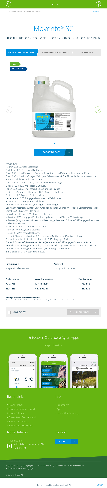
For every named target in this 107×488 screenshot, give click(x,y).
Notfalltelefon (16, 440)
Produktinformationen (21, 52)
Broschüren (63, 404)
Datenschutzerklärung (45, 465)
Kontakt (62, 441)
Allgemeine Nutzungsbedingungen (19, 465)
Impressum (61, 465)
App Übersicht (54, 345)
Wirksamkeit (87, 52)
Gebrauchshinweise (76, 465)
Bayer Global (16, 404)
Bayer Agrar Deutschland (22, 417)
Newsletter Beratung (68, 413)
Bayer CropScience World (22, 409)
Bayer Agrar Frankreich (21, 425)
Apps (59, 409)
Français (96, 11)
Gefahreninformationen (55, 52)
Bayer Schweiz (16, 413)
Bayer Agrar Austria (19, 421)
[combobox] (53, 152)
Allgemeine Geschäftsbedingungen (20, 468)
